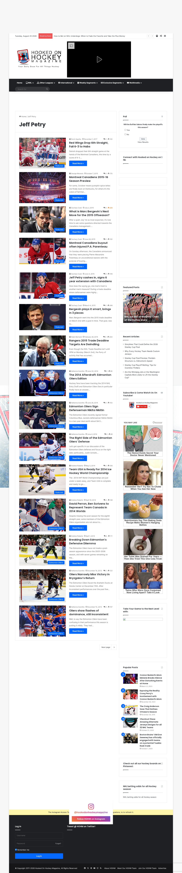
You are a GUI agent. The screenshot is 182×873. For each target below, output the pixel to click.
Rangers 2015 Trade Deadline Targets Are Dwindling (89, 342)
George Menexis (77, 173)
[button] (99, 59)
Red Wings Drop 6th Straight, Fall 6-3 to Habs (88, 144)
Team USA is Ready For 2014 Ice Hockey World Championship (90, 471)
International (66, 83)
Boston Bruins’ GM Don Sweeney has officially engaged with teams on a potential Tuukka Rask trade (151, 740)
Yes (128, 130)
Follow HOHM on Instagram (91, 818)
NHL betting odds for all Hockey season (139, 797)
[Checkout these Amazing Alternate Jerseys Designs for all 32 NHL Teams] (130, 723)
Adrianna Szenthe (77, 371)
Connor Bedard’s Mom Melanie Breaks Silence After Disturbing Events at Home (151, 679)
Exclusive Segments (112, 83)
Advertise (162, 868)
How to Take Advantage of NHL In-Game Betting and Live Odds (80, 36)
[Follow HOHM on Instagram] (91, 807)
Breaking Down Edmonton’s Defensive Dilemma (88, 541)
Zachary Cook (76, 208)
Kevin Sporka (76, 139)
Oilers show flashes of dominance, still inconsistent (88, 612)
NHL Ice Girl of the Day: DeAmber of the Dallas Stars (141, 318)
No (128, 134)
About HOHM (110, 868)
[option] (143, 308)
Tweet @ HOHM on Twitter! (81, 826)
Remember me (23, 850)
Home (19, 83)
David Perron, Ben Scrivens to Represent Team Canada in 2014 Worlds (89, 507)
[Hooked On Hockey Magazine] (39, 57)
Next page (106, 647)
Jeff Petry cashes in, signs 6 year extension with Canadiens (90, 279)
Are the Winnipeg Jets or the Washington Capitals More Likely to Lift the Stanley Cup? (142, 375)
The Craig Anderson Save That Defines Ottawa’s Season (149, 709)
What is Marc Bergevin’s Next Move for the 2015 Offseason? (89, 213)
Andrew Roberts (77, 466)
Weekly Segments (87, 83)
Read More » (78, 163)
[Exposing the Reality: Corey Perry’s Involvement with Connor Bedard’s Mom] (130, 694)
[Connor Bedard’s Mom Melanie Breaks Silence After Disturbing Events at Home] (130, 679)
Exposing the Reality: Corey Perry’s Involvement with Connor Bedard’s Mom (151, 694)
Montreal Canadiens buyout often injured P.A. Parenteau (88, 244)
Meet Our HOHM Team (126, 868)
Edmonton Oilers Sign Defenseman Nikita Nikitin (86, 408)
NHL (30, 83)
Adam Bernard (76, 337)
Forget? (58, 843)
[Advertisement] (91, 100)
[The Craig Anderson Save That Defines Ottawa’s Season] (130, 710)
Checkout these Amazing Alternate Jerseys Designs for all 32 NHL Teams (151, 723)
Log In (39, 856)
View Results (143, 142)
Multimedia (134, 83)
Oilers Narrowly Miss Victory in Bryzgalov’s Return (89, 576)
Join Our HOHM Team (147, 868)
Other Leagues (46, 83)
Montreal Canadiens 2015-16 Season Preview (88, 179)
